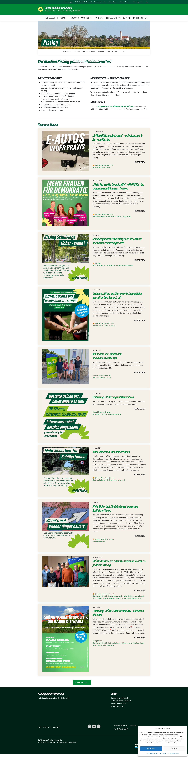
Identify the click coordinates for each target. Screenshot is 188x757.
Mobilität (109, 265)
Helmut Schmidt (139, 596)
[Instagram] (89, 726)
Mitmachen (96, 414)
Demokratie (97, 216)
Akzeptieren (151, 748)
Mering (113, 594)
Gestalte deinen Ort (99, 326)
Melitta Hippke (116, 216)
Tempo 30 (101, 645)
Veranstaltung (106, 167)
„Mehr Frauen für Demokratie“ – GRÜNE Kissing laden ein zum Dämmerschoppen (118, 186)
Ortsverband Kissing (108, 165)
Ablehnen (174, 748)
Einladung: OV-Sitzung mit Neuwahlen (113, 397)
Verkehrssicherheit (127, 265)
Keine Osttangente (109, 598)
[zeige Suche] (147, 2)
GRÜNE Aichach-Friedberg (58, 7)
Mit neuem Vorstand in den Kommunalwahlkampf (107, 356)
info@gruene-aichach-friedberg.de (56, 698)
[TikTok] (98, 726)
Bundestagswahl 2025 (100, 596)
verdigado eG (72, 742)
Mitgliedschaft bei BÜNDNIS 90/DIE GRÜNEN (115, 106)
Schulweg (117, 265)
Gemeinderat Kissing (102, 478)
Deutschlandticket (114, 596)
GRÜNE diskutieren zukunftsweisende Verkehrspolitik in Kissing (119, 563)
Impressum (175, 753)
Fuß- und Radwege (99, 265)
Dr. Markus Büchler (127, 596)
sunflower (53, 742)
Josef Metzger (97, 598)
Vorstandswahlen (107, 378)
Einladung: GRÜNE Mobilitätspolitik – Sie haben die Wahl (118, 613)
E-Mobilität (96, 167)
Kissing (98, 165)
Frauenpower (106, 216)
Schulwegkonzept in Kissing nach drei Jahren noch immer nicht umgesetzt (117, 241)
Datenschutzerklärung (164, 753)
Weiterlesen (139, 162)
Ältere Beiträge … (82, 682)
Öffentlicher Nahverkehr (124, 598)
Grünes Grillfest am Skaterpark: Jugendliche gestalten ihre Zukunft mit (117, 295)
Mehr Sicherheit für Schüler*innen (111, 452)
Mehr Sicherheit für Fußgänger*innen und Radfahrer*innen (115, 508)
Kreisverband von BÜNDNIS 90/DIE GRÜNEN (63, 11)
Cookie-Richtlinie (152, 753)
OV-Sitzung (96, 378)
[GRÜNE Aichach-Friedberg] (40, 9)
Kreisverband (106, 594)
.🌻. (94, 165)
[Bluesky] (94, 726)
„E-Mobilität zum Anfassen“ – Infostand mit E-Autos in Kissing (118, 137)
